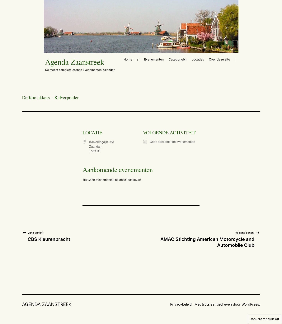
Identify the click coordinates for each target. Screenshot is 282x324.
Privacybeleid (181, 304)
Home (128, 59)
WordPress (250, 304)
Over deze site (219, 59)
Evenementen (154, 59)
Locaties (198, 59)
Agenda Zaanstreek (74, 62)
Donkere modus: (262, 319)
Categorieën (177, 59)
